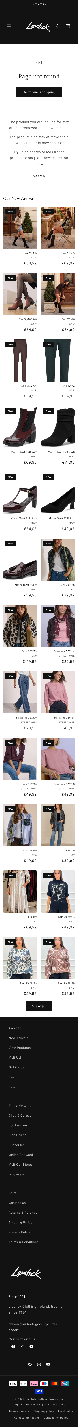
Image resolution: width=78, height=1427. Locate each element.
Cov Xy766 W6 (28, 319)
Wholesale (16, 1174)
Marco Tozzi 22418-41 (62, 518)
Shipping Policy (20, 1222)
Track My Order (21, 1105)
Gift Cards (16, 1067)
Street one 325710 (26, 784)
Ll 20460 (31, 916)
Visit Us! (15, 1057)
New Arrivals (18, 1038)
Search (39, 176)
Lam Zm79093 (66, 916)
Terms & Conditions (23, 1242)
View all (39, 1006)
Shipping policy (44, 1411)
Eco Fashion (18, 1125)
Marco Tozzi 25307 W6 (61, 452)
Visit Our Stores (21, 1164)
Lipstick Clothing (37, 1398)
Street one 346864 (64, 717)
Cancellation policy (56, 1417)
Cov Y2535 (68, 253)
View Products (20, 1048)
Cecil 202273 (29, 651)
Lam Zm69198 (66, 983)
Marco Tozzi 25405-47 (24, 452)
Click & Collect (20, 1115)
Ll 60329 (69, 850)
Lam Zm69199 (28, 983)
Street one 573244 (64, 651)
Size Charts (17, 1135)
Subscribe (16, 1145)
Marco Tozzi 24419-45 (24, 518)
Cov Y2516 (68, 319)
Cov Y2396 (30, 253)
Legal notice (66, 1411)
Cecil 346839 (29, 850)
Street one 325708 (64, 784)
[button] (8, 26)
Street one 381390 (26, 717)
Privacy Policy (19, 1232)
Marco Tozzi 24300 (26, 584)
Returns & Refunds (23, 1212)
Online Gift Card (21, 1155)
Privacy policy (57, 1404)
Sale (12, 1087)
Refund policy (35, 1404)
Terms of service (19, 1411)
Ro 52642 (69, 385)
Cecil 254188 (67, 584)
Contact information (26, 1417)
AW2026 (15, 1028)
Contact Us (17, 1203)
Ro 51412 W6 (29, 385)
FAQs (12, 1193)
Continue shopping (39, 92)
